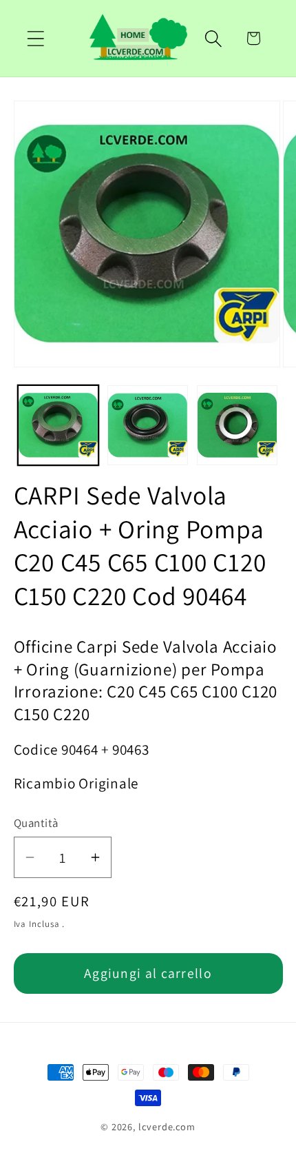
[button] (35, 38)
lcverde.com (166, 1126)
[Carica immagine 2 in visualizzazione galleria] (147, 425)
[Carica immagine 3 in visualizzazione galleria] (237, 425)
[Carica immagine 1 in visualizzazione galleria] (58, 425)
